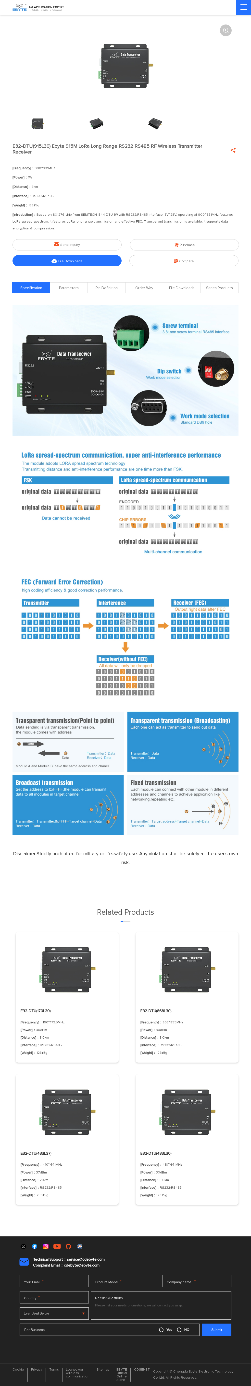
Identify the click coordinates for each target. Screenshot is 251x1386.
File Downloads (66, 261)
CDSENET (142, 1369)
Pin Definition (107, 288)
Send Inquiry (67, 244)
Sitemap (103, 1369)
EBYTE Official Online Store (121, 1375)
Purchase (184, 245)
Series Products (219, 288)
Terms (54, 1369)
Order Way (144, 288)
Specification (31, 288)
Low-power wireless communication (77, 1373)
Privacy (36, 1369)
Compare (184, 261)
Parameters (69, 288)
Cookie (18, 1369)
